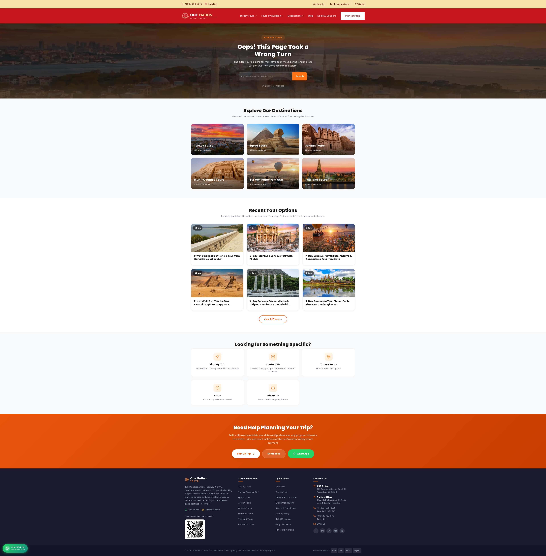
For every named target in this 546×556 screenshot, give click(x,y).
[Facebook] (315, 530)
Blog (310, 15)
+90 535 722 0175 (325, 515)
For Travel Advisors (339, 4)
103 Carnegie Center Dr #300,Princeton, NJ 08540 (332, 490)
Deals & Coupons (326, 15)
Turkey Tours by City (248, 492)
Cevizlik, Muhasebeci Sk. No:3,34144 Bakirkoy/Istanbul (331, 501)
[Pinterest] (335, 530)
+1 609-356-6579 (193, 4)
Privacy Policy (282, 513)
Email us (212, 4)
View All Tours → (273, 319)
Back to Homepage (274, 85)
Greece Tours (245, 508)
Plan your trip (352, 15)
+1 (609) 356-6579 (326, 508)
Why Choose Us (283, 524)
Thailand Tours (245, 519)
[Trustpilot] (342, 530)
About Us (280, 486)
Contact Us (318, 4)
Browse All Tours (246, 524)
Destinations (295, 15)
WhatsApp (303, 453)
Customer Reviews (285, 502)
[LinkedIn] (329, 530)
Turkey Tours (247, 15)
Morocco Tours (245, 513)
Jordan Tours (244, 502)
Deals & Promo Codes (286, 497)
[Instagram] (322, 530)
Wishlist (361, 4)
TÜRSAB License (283, 519)
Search (300, 76)
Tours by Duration (271, 15)
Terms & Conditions (286, 508)
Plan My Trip (244, 453)
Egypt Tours (244, 497)
